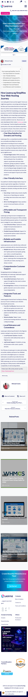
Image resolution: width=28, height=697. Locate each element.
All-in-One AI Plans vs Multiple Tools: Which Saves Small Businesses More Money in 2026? (13, 443)
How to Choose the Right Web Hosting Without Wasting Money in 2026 (13, 517)
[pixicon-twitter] (5, 608)
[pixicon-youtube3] (5, 610)
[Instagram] (10, 2)
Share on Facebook (9, 396)
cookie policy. (10, 694)
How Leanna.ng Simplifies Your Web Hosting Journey (11, 71)
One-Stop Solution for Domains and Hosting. (12, 73)
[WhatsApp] (13, 2)
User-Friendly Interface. (9, 75)
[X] (5, 2)
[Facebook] (2, 2)
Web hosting (4, 375)
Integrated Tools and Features (11, 84)
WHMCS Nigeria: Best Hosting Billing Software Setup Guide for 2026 (13, 480)
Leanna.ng (20, 122)
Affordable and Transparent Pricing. (12, 78)
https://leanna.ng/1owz (8, 371)
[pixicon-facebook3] (2, 608)
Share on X (22, 396)
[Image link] (14, 639)
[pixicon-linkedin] (2, 610)
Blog (10, 29)
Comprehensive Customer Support (12, 82)
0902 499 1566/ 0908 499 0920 (19, 10)
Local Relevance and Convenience (12, 87)
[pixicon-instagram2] (8, 608)
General (16, 29)
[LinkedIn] (7, 2)
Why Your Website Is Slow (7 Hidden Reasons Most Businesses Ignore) (13, 554)
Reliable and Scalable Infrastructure (12, 80)
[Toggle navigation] (25, 6)
